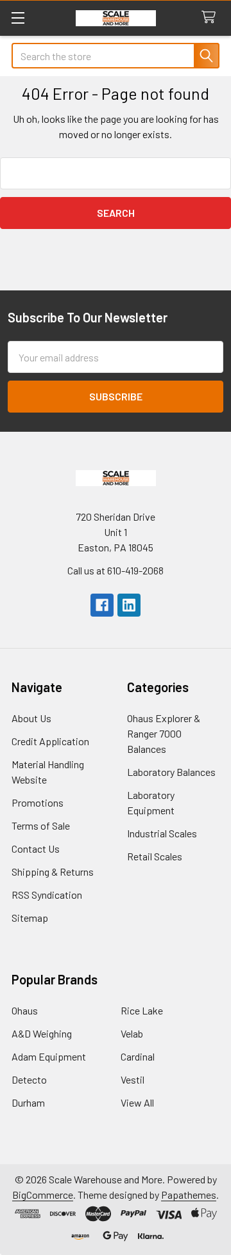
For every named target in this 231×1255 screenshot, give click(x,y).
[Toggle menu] (17, 17)
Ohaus (25, 1010)
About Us (31, 718)
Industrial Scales (162, 833)
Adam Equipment (49, 1056)
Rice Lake (142, 1010)
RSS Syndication (47, 894)
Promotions (38, 802)
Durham (28, 1102)
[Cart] (211, 17)
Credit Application (50, 741)
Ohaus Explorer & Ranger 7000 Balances (163, 733)
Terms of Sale (41, 825)
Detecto (29, 1079)
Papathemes (188, 1194)
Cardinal (138, 1056)
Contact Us (36, 848)
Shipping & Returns (53, 871)
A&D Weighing (42, 1033)
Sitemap (30, 918)
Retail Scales (154, 856)
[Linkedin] (129, 605)
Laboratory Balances (171, 772)
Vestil (132, 1079)
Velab (132, 1033)
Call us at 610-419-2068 (115, 570)
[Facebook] (102, 605)
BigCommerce (42, 1194)
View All (137, 1102)
